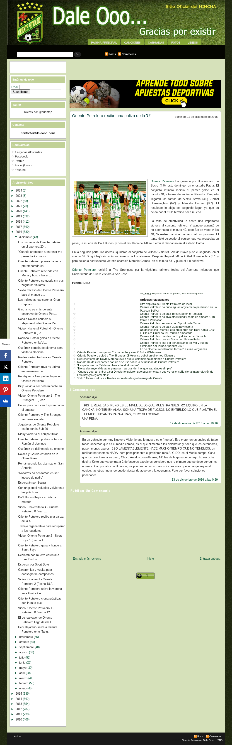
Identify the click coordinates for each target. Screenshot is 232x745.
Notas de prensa (171, 293)
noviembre (26, 637)
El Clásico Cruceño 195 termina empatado (166, 333)
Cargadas (156, 42)
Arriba (17, 736)
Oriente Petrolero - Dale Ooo (197, 740)
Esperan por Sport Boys (34, 564)
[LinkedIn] (5, 378)
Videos (193, 42)
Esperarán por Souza (32, 482)
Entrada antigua (210, 558)
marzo (23, 678)
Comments (129, 54)
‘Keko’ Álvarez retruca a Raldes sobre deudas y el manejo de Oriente (119, 378)
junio (22, 662)
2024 (19, 190)
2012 (19, 709)
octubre (24, 642)
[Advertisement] (116, 47)
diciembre (26, 237)
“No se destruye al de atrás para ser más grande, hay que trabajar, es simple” (124, 368)
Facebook (21, 156)
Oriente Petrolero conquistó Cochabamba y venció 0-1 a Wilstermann (119, 352)
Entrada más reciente (87, 558)
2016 (19, 232)
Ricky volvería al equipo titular (38, 434)
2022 (19, 201)
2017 (19, 227)
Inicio (150, 558)
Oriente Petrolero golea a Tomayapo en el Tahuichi (171, 313)
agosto (24, 652)
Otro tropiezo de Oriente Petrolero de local (166, 304)
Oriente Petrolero (162, 181)
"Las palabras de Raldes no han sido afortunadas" (108, 365)
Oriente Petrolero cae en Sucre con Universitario (170, 339)
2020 (19, 211)
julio (22, 657)
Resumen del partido (192, 293)
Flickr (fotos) (23, 165)
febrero (24, 683)
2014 (19, 699)
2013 (19, 704)
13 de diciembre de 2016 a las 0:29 (195, 479)
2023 (19, 195)
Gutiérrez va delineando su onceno (41, 448)
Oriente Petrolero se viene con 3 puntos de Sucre (170, 323)
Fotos (175, 42)
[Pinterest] (5, 389)
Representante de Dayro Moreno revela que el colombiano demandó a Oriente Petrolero (131, 359)
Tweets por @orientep (38, 112)
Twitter (19, 161)
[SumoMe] (5, 401)
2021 (19, 206)
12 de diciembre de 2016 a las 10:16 (194, 423)
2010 (19, 719)
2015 (19, 693)
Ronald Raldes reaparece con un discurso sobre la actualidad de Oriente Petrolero (128, 362)
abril (22, 673)
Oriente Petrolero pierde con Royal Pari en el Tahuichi (173, 336)
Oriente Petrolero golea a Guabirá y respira (166, 326)
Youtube (20, 170)
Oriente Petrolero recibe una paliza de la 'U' (111, 115)
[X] (5, 367)
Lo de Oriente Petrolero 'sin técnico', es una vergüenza (173, 349)
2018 (19, 221)
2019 (19, 216)
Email (15, 87)
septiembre (27, 647)
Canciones (132, 42)
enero (23, 688)
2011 (19, 714)
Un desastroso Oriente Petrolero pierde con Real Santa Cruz (177, 330)
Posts (112, 54)
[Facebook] (5, 355)
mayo (23, 667)
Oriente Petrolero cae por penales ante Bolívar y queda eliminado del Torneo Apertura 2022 (174, 344)
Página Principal (104, 42)
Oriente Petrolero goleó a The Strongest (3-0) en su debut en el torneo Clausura (126, 355)
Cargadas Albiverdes (28, 152)
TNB (220, 740)
